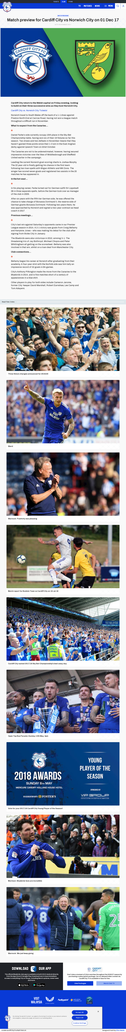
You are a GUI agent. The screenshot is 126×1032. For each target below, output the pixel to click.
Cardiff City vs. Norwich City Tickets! (29, 110)
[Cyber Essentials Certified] (89, 1000)
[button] (7, 1018)
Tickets (56, 2)
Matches (88, 6)
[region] (55, 1018)
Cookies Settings (79, 1023)
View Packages (80, 983)
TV (79, 6)
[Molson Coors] (76, 1000)
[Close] (98, 1011)
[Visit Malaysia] (36, 1000)
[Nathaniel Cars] (63, 1000)
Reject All (79, 1017)
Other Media (120, 1030)
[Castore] (49, 1000)
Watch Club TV (109, 983)
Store (71, 2)
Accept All (80, 1012)
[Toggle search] (117, 6)
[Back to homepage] (7, 7)
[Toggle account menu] (123, 6)
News (97, 6)
